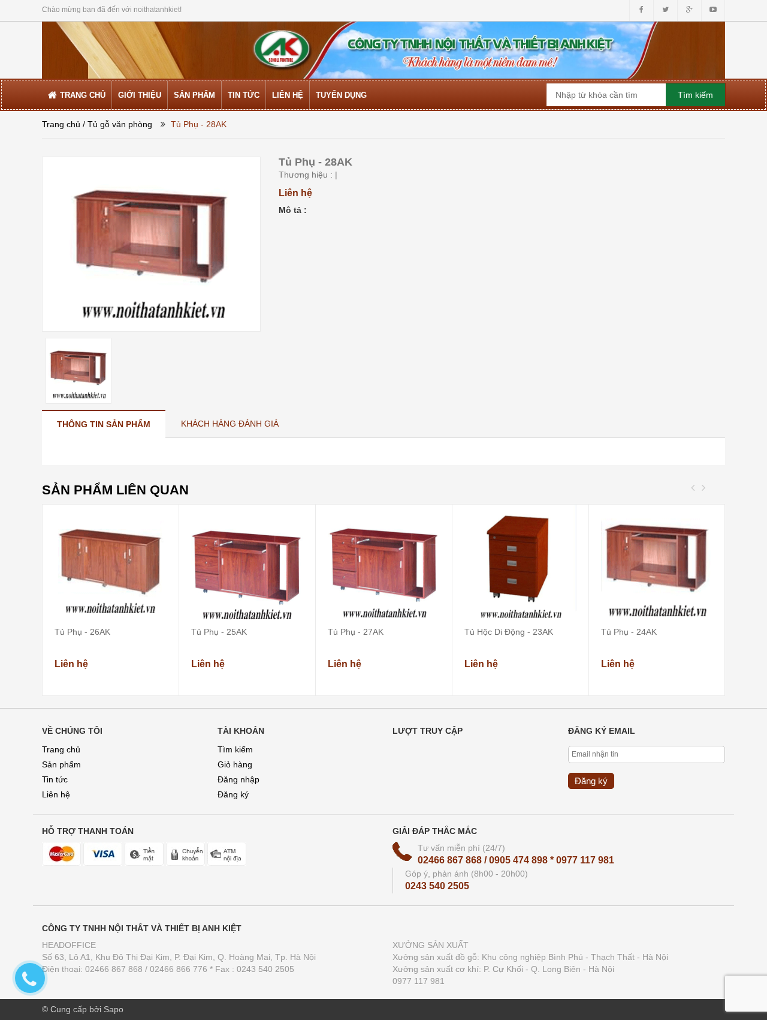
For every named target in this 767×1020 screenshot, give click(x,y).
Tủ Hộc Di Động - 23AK (508, 632)
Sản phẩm (61, 764)
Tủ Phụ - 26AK (82, 632)
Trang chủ (61, 124)
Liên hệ (56, 794)
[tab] (103, 424)
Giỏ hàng (235, 764)
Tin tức (55, 779)
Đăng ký (233, 794)
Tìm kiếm (235, 749)
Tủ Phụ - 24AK (629, 632)
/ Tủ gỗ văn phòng (117, 124)
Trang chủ (61, 749)
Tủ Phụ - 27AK (356, 632)
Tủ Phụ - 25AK (219, 632)
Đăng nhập (238, 779)
